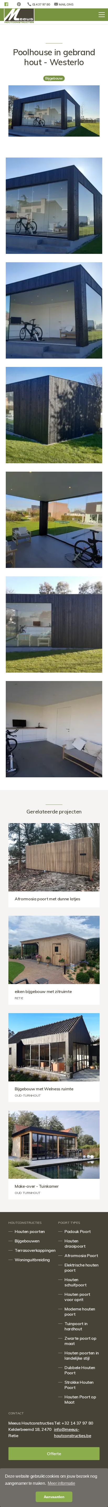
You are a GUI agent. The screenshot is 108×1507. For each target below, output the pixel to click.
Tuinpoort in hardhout (76, 1326)
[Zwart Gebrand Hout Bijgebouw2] (54, 624)
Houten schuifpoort (75, 1282)
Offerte (54, 1453)
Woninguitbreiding (32, 1259)
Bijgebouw (53, 78)
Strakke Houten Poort (79, 1385)
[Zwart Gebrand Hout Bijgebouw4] (54, 205)
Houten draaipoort (74, 1243)
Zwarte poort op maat (80, 1341)
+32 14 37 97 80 (77, 1423)
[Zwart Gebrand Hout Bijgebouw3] (54, 415)
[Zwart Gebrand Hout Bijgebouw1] (54, 519)
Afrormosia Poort (81, 1255)
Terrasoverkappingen (32, 1250)
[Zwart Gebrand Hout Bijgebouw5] (54, 310)
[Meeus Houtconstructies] (19, 16)
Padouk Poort (77, 1231)
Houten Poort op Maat (80, 1399)
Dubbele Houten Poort (79, 1370)
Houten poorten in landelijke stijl (81, 1355)
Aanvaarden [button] (54, 1497)
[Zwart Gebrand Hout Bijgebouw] (54, 729)
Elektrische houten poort (81, 1267)
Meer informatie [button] (61, 1483)
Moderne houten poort (79, 1311)
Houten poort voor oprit (77, 1297)
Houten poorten (30, 1231)
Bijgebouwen (27, 1240)
